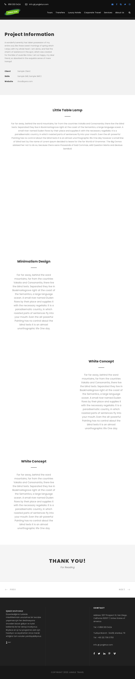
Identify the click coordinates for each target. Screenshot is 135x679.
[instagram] (129, 4)
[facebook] (116, 4)
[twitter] (125, 4)
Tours (50, 12)
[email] (112, 4)
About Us (119, 12)
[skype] (121, 4)
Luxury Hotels (74, 12)
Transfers (60, 12)
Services (108, 12)
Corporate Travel (92, 12)
